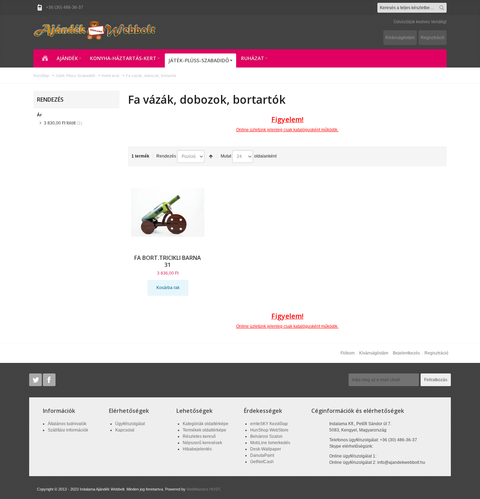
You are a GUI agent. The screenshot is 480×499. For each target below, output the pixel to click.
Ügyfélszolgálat (130, 423)
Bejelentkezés (406, 353)
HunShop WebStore (269, 430)
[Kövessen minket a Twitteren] (36, 379)
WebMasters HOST (203, 489)
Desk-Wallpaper (265, 449)
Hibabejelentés (197, 449)
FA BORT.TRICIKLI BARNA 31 (167, 261)
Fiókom (347, 353)
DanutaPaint (262, 455)
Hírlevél (336, 380)
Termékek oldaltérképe (204, 430)
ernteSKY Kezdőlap (269, 423)
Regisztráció (433, 37)
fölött (60, 123)
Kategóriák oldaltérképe (205, 423)
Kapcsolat (124, 430)
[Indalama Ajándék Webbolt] (94, 30)
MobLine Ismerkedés (270, 442)
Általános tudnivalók (67, 423)
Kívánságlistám (400, 37)
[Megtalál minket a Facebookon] (49, 379)
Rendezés (166, 156)
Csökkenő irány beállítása (211, 156)
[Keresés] (442, 8)
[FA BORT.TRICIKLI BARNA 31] (168, 212)
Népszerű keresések (202, 442)
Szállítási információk (68, 430)
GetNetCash (262, 461)
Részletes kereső (199, 436)
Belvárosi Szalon (266, 436)
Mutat (226, 156)
